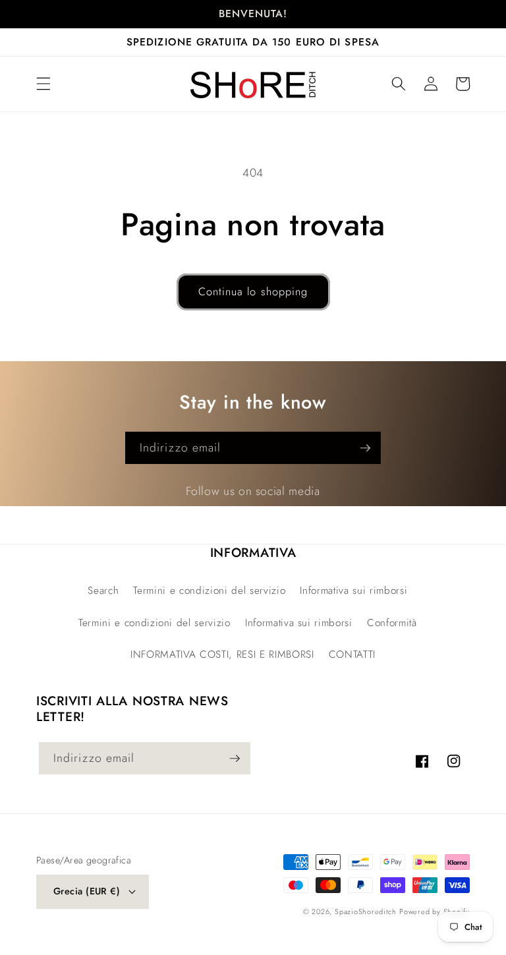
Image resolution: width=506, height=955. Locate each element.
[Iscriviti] (365, 448)
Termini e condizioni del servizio (209, 590)
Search (103, 590)
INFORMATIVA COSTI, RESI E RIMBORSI (222, 654)
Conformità (392, 623)
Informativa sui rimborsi (353, 590)
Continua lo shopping (253, 291)
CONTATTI (352, 654)
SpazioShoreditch (365, 911)
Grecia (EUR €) (86, 891)
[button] (43, 84)
